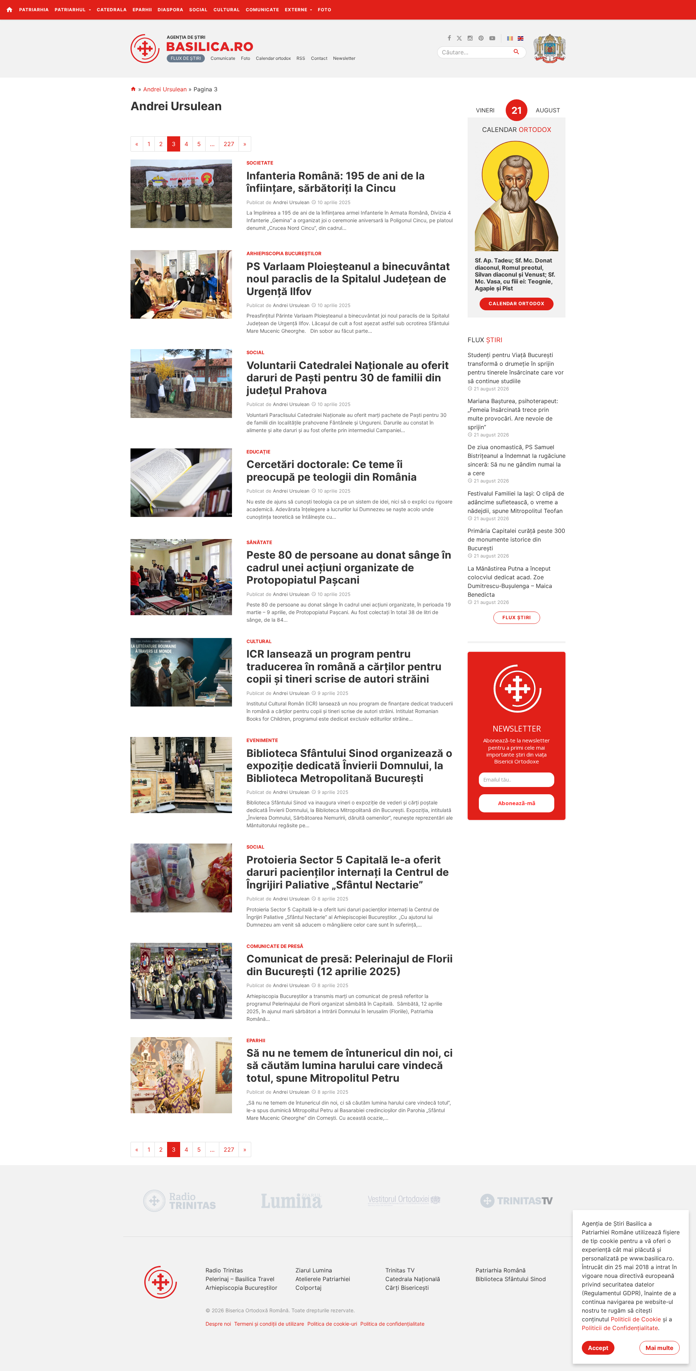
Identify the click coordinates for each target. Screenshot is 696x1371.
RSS (301, 58)
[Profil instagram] (470, 38)
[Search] (516, 52)
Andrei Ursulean (165, 89)
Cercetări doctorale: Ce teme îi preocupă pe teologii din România (331, 470)
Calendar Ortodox (516, 303)
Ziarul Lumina (313, 1270)
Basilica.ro (210, 46)
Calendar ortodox (273, 58)
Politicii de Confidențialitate (620, 1327)
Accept (598, 1347)
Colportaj (308, 1287)
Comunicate (262, 9)
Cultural (227, 9)
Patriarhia (34, 9)
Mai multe (660, 1347)
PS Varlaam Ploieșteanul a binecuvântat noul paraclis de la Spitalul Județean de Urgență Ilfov (348, 279)
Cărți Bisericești (407, 1287)
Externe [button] (297, 9)
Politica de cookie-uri (332, 1324)
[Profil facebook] (449, 38)
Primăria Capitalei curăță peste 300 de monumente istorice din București (516, 539)
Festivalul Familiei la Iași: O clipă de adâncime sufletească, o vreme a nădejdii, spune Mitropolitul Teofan (516, 502)
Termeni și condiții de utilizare (269, 1324)
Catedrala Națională (412, 1279)
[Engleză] (522, 38)
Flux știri (516, 617)
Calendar (516, 129)
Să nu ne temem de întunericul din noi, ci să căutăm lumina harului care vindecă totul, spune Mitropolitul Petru (349, 1065)
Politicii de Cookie (636, 1319)
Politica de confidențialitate (392, 1324)
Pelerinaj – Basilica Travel (240, 1279)
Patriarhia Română (501, 1270)
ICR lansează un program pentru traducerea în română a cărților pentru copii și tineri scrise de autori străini (344, 666)
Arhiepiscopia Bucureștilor (241, 1287)
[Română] (511, 38)
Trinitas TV (400, 1270)
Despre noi (218, 1324)
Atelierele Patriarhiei (322, 1279)
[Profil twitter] (459, 38)
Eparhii (142, 9)
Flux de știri (186, 58)
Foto (324, 9)
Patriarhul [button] (71, 9)
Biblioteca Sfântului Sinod (511, 1279)
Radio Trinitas (224, 1270)
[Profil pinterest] (481, 38)
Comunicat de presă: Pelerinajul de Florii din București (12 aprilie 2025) (349, 964)
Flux (485, 340)
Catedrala (112, 9)
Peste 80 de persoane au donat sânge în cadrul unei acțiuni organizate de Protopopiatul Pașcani (348, 567)
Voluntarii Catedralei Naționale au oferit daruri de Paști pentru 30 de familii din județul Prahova (347, 378)
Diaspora (170, 9)
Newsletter (344, 58)
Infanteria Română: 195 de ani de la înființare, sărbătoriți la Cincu (335, 181)
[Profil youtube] (492, 38)
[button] (686, 9)
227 (229, 144)
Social (198, 9)
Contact (319, 58)
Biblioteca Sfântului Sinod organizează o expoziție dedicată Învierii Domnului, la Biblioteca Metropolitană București (349, 765)
